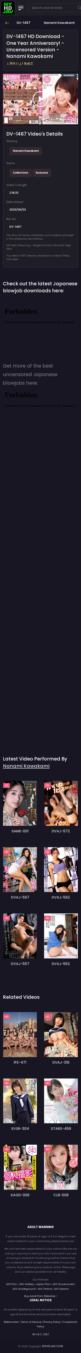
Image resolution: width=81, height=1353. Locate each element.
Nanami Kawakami (26, 151)
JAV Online (45, 1289)
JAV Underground (24, 1289)
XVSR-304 (20, 1128)
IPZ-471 (20, 1062)
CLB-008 (61, 1195)
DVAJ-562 (61, 897)
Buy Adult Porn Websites (40, 1296)
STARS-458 (61, 1128)
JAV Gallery (26, 1284)
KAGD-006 (20, 1195)
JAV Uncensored (63, 1284)
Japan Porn (43, 1284)
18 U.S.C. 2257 (40, 1334)
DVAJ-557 (20, 963)
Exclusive (42, 173)
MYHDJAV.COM (52, 1346)
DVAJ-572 (61, 831)
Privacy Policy (51, 1322)
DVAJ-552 (61, 963)
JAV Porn (11, 1284)
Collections (20, 173)
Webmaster (11, 1322)
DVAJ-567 (20, 897)
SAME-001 (20, 831)
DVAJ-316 (61, 1062)
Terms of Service (30, 1322)
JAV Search (61, 1289)
